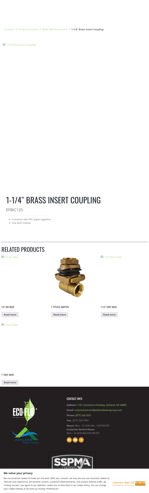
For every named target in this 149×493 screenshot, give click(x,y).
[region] (74, 481)
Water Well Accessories (55, 29)
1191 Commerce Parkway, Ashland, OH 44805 (102, 405)
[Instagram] (81, 440)
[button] (141, 48)
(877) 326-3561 (83, 415)
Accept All (140, 482)
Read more (10, 314)
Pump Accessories (28, 29)
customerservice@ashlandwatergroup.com (98, 410)
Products (9, 29)
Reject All (129, 482)
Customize (117, 482)
